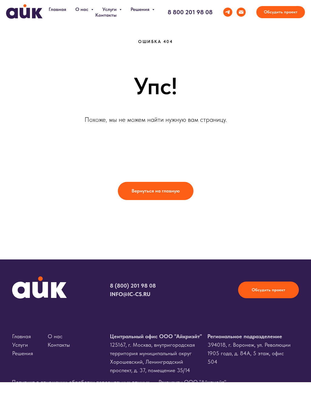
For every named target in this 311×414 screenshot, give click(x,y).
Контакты (106, 15)
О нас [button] (82, 9)
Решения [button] (141, 9)
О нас (55, 336)
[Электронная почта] (241, 12)
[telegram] (227, 12)
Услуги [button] (110, 9)
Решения (22, 353)
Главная (57, 9)
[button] (280, 12)
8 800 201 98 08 (190, 12)
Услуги (20, 345)
